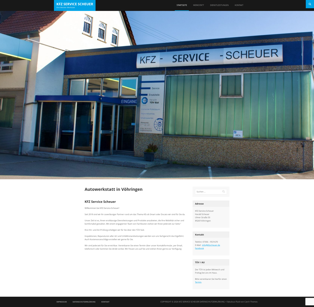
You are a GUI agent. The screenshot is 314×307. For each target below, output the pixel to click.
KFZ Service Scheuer (74, 4)
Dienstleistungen (219, 5)
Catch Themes (251, 301)
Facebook (199, 248)
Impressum (61, 302)
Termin (198, 282)
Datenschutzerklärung (84, 302)
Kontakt (239, 5)
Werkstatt (198, 5)
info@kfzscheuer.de (211, 245)
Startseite (182, 5)
